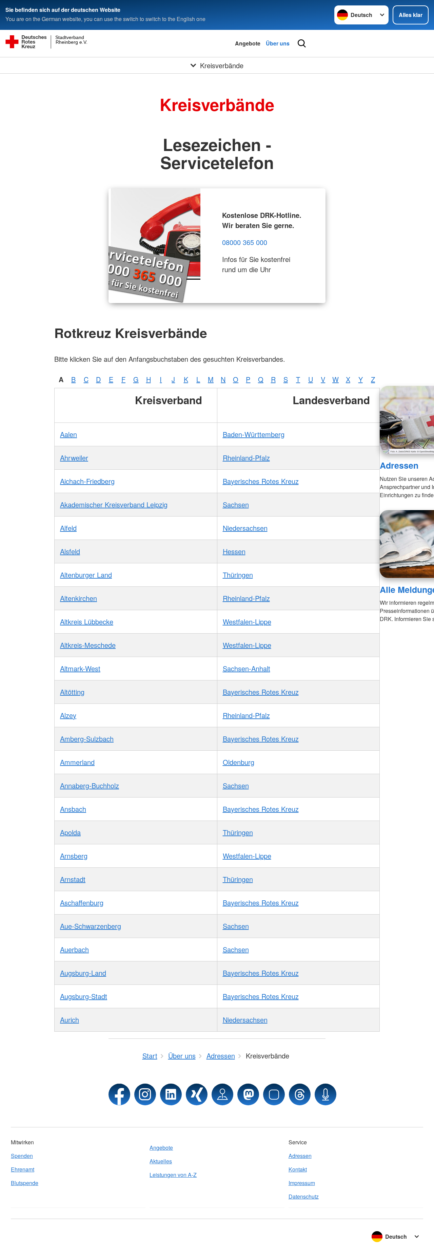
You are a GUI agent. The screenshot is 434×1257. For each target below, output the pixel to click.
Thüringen (238, 575)
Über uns (278, 43)
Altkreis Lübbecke (86, 621)
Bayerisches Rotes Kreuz (261, 481)
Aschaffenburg (81, 902)
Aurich (69, 1020)
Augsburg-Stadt (83, 996)
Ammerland (77, 762)
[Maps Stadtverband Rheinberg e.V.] (222, 1094)
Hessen (234, 551)
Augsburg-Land (83, 973)
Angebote (247, 43)
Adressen (399, 465)
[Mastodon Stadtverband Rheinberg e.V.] (248, 1094)
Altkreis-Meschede (88, 645)
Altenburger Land (86, 575)
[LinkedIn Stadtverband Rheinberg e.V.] (171, 1094)
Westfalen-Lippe (247, 621)
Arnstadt (72, 879)
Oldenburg (238, 762)
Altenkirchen (78, 598)
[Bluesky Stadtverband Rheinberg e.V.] (274, 1094)
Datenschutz (304, 1196)
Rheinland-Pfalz (246, 458)
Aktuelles (161, 1161)
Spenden (22, 1156)
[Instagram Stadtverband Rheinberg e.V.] (145, 1094)
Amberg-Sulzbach (87, 739)
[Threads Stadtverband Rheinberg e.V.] (300, 1094)
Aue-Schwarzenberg (90, 926)
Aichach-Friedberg (87, 481)
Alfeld (68, 528)
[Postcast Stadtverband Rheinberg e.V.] (325, 1094)
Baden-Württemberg (253, 434)
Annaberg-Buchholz (89, 785)
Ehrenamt (22, 1169)
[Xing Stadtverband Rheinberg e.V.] (197, 1094)
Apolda (70, 832)
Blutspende (24, 1183)
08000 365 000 (244, 242)
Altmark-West (80, 668)
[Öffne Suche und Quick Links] (301, 43)
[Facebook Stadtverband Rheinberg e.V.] (119, 1094)
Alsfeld (70, 551)
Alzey (68, 715)
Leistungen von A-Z (173, 1175)
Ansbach (73, 809)
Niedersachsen (245, 528)
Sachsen (236, 504)
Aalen (68, 434)
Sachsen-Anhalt (246, 668)
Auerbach (74, 949)
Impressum (302, 1183)
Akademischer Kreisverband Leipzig (113, 504)
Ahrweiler (74, 458)
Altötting (72, 692)
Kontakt (298, 1169)
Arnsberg (73, 856)
